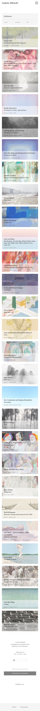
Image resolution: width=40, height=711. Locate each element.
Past (28, 22)
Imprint (14, 707)
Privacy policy (24, 707)
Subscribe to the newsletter (20, 673)
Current (5, 22)
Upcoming (17, 22)
